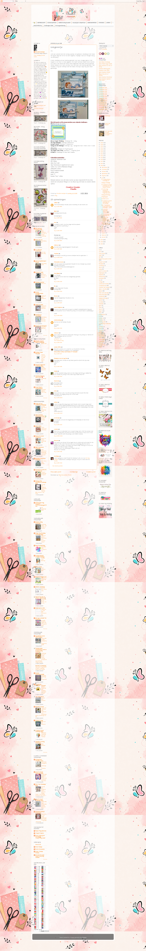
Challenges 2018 (103, 96)
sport (100, 332)
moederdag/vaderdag (105, 323)
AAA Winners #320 (43, 569)
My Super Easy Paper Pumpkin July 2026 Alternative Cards (41, 668)
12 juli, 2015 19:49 (58, 230)
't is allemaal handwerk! (38, 250)
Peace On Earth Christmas (39, 436)
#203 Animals (43, 744)
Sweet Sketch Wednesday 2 (39, 388)
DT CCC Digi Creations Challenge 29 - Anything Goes (105, 191)
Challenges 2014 (103, 89)
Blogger (85, 937)
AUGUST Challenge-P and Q (44, 473)
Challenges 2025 (103, 109)
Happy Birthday (105, 195)
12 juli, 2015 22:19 (58, 303)
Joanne (56, 429)
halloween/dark (103, 294)
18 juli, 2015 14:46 (58, 463)
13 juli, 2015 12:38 (58, 366)
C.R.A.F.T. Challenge (40, 587)
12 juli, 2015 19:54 (58, 240)
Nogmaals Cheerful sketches (43, 307)
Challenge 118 (43, 379)
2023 (102, 149)
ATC (100, 251)
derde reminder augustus (43, 368)
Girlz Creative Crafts (104, 72)
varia (100, 337)
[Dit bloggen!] (83, 193)
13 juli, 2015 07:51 (58, 328)
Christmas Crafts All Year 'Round (40, 470)
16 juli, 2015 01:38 (58, 451)
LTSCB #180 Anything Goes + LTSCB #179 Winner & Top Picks (44, 777)
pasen (100, 328)
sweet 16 (101, 334)
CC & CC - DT (58, 339)
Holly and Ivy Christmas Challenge (40, 404)
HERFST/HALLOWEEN (64, 23)
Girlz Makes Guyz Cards (105, 64)
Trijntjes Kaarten (39, 282)
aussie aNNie (57, 347)
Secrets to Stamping (40, 665)
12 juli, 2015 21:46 (58, 281)
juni (103, 227)
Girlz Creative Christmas (105, 77)
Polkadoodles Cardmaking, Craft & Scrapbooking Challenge (40, 650)
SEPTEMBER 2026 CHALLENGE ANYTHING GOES (44, 641)
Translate (104, 49)
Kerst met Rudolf (107, 124)
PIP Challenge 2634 (43, 509)
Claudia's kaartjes (40, 52)
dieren (100, 291)
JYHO (100, 255)
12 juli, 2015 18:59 (58, 206)
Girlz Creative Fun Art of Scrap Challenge (44, 233)
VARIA (108, 23)
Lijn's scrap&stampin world (40, 261)
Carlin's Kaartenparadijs (39, 673)
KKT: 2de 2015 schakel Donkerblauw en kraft (108, 133)
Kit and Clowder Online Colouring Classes (39, 856)
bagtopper (102, 273)
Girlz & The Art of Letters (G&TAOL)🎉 (40, 597)
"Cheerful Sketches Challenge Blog (40, 365)
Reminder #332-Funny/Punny (44, 548)
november (104, 169)
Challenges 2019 (103, 98)
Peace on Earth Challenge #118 (43, 440)
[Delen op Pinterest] (87, 193)
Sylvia (55, 211)
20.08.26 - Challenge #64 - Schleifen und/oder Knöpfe (43, 690)
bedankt (101, 274)
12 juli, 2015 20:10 (58, 269)
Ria (55, 286)
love (100, 316)
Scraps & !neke (39, 272)
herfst (100, 300)
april (103, 231)
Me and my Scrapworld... (38, 229)
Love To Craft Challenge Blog (39, 800)
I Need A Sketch (39, 833)
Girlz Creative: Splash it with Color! (105, 79)
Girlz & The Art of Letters (103, 74)
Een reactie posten (58, 466)
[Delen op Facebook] (85, 193)
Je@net (56, 202)
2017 (102, 161)
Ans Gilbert (57, 273)
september (105, 173)
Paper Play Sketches (40, 831)
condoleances (102, 285)
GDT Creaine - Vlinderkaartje (105, 223)
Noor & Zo (38, 844)
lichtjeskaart (102, 314)
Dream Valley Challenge (39, 522)
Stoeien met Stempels (41, 326)
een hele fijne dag (43, 252)
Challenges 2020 (103, 100)
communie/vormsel (104, 283)
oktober (104, 171)
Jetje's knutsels (39, 304)
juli (102, 177)
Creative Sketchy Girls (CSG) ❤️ (39, 376)
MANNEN (101, 23)
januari (104, 237)
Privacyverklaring (60, 25)
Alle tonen (45, 335)
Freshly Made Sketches (39, 353)
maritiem (101, 320)
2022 (102, 151)
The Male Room (39, 696)
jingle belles (38, 426)
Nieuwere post (56, 472)
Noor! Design (38, 847)
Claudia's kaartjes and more (39, 106)
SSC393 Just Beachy (43, 559)
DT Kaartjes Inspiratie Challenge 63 (105, 211)
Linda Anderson (58, 307)
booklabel (101, 278)
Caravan (43, 283)
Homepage (74, 472)
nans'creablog (57, 320)
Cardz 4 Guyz (39, 720)
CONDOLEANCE (51, 23)
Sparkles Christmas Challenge (40, 459)
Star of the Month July (44, 589)
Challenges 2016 (103, 93)
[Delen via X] (84, 193)
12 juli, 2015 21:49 (58, 291)
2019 (102, 157)
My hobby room (43, 264)
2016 (102, 163)
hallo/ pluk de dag (103, 293)
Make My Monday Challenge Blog (40, 534)
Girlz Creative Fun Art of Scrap (105, 66)
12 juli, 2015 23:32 (58, 315)
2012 (102, 244)
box (100, 280)
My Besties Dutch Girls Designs (40, 636)
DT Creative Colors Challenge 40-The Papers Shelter (106, 186)
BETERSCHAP (41, 23)
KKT (100, 257)
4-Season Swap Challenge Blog (39, 731)
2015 (102, 165)
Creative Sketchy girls (104, 68)
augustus (104, 175)
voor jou (101, 343)
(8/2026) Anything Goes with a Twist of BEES (43, 623)
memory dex (102, 322)
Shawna (56, 440)
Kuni (55, 222)
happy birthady (103, 298)
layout (100, 311)
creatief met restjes (104, 287)
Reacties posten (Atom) (65, 475)
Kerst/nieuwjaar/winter (105, 259)
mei (103, 229)
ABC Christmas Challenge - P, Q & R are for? (43, 452)
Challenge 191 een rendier (43, 419)
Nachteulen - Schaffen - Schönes (40, 685)
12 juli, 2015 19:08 (58, 218)
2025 (102, 145)
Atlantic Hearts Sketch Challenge (39, 341)
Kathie (55, 402)
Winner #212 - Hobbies (43, 699)
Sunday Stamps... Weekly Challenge (39, 556)
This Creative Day (58, 340)
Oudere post (90, 472)
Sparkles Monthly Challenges (39, 742)
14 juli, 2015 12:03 (58, 424)
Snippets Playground (40, 577)
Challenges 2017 (103, 95)
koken (100, 307)
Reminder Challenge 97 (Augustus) (44, 677)
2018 (102, 159)
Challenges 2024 (103, 107)
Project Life (102, 262)
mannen (101, 318)
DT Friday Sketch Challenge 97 (105, 180)
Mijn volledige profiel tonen (39, 56)
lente (100, 312)
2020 (102, 155)
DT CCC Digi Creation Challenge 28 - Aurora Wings (105, 219)
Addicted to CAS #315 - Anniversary (43, 612)
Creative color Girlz (104, 70)
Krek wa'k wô (38, 239)
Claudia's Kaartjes (38, 108)
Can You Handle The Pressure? (40, 618)
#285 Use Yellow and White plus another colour (43, 539)
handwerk (101, 296)
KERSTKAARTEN (92, 23)
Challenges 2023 (103, 105)
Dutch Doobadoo (40, 849)
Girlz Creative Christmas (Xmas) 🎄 (40, 415)
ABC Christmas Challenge (39, 448)
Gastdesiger (43, 241)
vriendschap (102, 345)
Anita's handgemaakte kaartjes (39, 293)
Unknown (56, 245)
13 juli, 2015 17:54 (58, 376)
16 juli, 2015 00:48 (58, 436)
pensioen (101, 330)
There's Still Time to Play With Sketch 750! (43, 358)
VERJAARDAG (37, 25)
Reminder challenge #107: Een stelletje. (43, 734)
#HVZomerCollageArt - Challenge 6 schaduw (44, 765)
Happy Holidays (105, 182)
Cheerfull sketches (43, 327)
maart (103, 233)
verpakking (101, 341)
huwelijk (101, 302)
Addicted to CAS (40, 608)
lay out (101, 309)
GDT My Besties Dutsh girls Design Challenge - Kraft (106, 206)
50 (99, 250)
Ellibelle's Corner (39, 706)
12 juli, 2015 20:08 (58, 257)
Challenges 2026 (48, 25)
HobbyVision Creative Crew (39, 760)
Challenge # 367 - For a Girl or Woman (44, 526)
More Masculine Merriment (43, 429)
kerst (100, 305)
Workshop (101, 265)
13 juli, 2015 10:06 (58, 342)
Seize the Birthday (40, 545)
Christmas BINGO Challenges (40, 812)
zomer (100, 346)
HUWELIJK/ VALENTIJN (79, 23)
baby (55, 195)
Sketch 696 (43, 343)
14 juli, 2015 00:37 (58, 413)
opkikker (101, 326)
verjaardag (102, 339)
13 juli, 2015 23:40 (58, 397)
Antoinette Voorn (58, 262)
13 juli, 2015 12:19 (58, 354)
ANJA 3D (56, 381)
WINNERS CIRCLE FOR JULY (43, 391)
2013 (102, 242)
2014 (102, 239)
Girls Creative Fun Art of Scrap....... (44, 275)
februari (104, 235)
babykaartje (104, 197)
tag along (101, 336)
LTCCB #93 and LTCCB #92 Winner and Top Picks (43, 805)
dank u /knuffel (103, 289)
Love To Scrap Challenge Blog (39, 772)
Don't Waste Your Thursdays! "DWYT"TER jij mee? (40, 837)
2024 (102, 147)
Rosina (56, 296)
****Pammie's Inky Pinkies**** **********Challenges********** (41, 504)
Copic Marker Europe (39, 852)
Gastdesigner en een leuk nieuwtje (43, 319)
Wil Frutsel (56, 418)
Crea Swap (102, 253)
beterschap (102, 276)
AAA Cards (38, 567)
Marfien (56, 253)
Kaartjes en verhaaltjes (38, 315)
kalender (101, 303)
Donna (55, 461)
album (100, 267)
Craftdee (56, 456)
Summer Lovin (105, 198)
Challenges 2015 (103, 91)
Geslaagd (107, 116)
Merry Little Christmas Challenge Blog (40, 482)
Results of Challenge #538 (43, 579)
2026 (102, 143)
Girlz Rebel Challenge (104, 62)
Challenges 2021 (103, 102)
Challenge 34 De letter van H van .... (43, 601)
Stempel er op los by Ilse (60, 358)
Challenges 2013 (103, 87)
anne (55, 391)
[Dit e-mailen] (81, 193)
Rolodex (101, 264)
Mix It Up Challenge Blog (40, 785)
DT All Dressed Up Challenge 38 (106, 214)
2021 (102, 153)
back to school (103, 271)
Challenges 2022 (103, 104)
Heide (55, 371)
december (105, 167)
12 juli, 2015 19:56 (58, 249)
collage (101, 282)
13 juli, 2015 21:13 (58, 386)
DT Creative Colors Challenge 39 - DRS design (106, 202)
